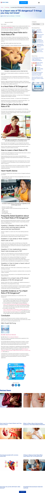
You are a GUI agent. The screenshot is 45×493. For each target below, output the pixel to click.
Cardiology (7, 7)
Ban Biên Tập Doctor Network (8, 334)
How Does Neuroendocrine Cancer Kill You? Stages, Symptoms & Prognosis (37, 73)
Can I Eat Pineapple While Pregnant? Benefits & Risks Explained (39, 69)
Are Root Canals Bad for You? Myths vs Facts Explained (40, 50)
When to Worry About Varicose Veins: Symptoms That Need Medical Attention (34, 424)
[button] (39, 3)
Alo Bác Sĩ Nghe (12, 350)
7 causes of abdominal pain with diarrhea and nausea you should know (40, 41)
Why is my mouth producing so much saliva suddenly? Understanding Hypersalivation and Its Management (40, 36)
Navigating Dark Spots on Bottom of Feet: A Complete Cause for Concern (40, 46)
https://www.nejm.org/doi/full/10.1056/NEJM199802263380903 (16, 304)
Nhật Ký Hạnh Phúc (20, 350)
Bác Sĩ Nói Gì (6, 350)
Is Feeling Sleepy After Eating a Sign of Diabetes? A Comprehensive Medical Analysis (38, 59)
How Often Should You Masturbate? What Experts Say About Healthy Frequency (39, 31)
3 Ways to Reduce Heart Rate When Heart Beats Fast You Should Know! (33, 455)
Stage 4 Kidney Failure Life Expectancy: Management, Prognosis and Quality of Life (39, 64)
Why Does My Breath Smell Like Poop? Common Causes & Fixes (37, 78)
